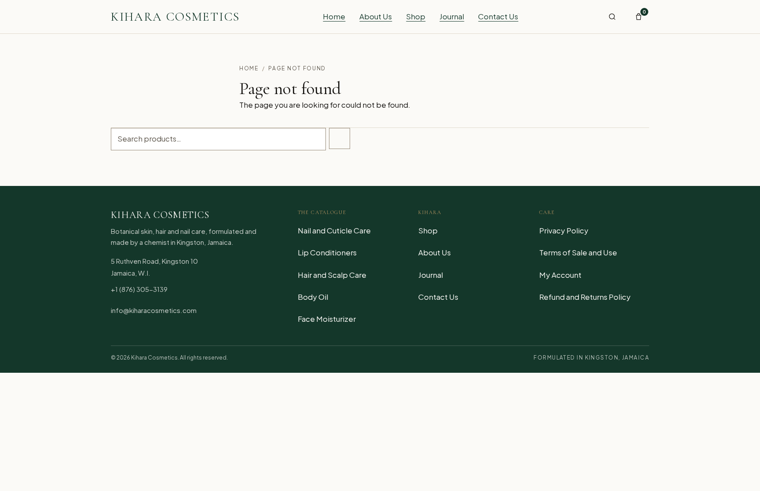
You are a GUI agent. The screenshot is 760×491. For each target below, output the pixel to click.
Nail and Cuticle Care (334, 230)
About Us (375, 16)
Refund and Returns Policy (585, 297)
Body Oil (313, 297)
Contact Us (498, 16)
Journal (451, 16)
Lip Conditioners (327, 252)
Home (334, 16)
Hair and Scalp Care (332, 275)
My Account (560, 275)
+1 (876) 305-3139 (139, 289)
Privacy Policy (563, 230)
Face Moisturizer (327, 319)
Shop (415, 16)
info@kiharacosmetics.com (154, 310)
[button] (612, 16)
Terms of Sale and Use (578, 252)
